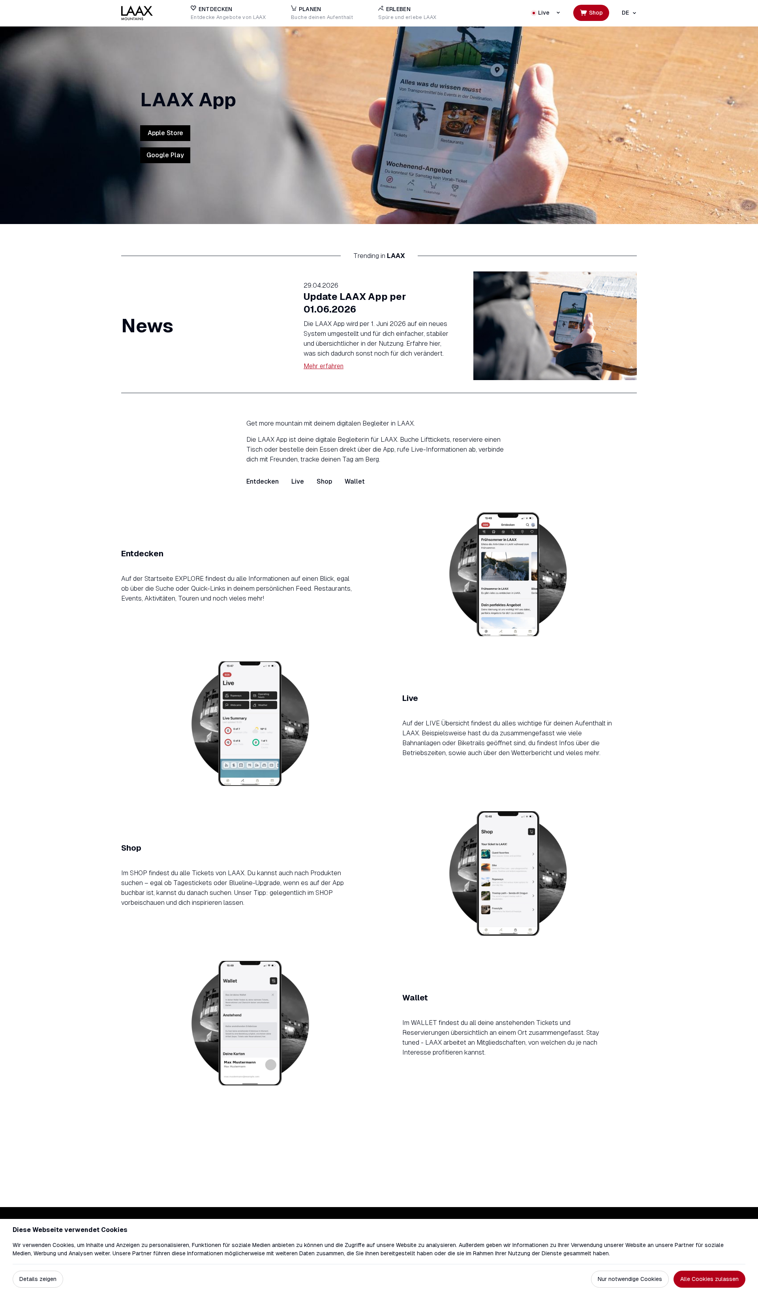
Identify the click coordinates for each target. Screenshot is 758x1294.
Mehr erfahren (323, 366)
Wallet (355, 481)
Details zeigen (37, 1279)
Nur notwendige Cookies (630, 1279)
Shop (324, 481)
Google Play (165, 155)
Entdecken (262, 481)
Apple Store (165, 133)
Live (297, 481)
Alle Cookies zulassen (709, 1279)
